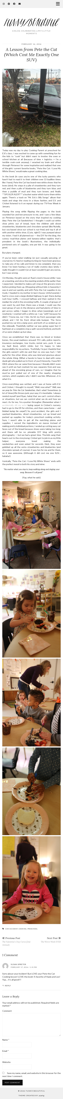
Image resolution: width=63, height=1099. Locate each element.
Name (5, 1039)
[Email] (20, 3)
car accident (11, 929)
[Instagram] (4, 3)
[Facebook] (14, 3)
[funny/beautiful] (31, 20)
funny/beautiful (35, 1091)
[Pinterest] (9, 3)
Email (5, 1051)
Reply (8, 985)
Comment (7, 1011)
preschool (33, 929)
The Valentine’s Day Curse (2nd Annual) (16, 941)
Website (6, 1062)
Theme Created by (31, 1095)
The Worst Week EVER (51, 940)
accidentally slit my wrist (14, 405)
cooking (23, 929)
